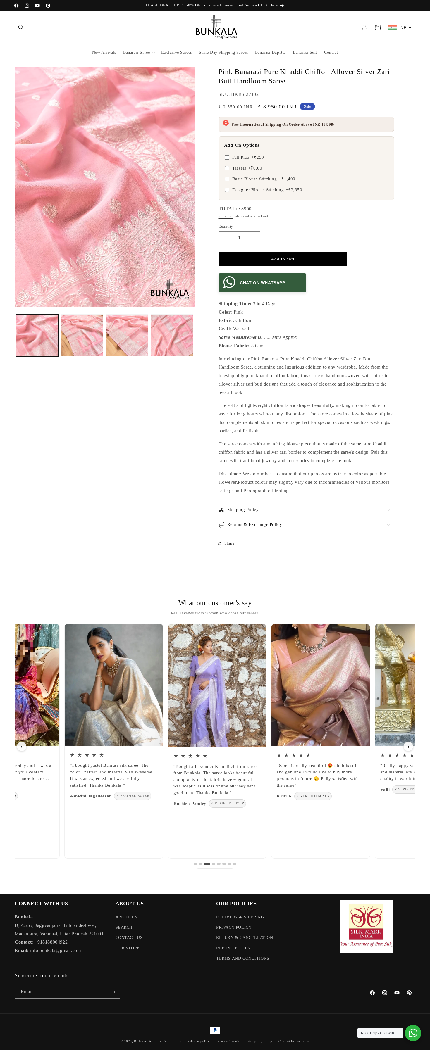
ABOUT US (126, 917)
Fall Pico (248, 157)
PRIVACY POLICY (234, 927)
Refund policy (170, 1041)
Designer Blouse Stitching (267, 189)
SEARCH (124, 927)
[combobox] (400, 27)
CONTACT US (129, 938)
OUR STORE (128, 948)
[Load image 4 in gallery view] (172, 335)
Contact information (293, 1041)
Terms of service (229, 1041)
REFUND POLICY (233, 948)
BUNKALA (142, 1041)
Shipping (226, 216)
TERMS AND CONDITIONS (242, 958)
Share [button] (229, 543)
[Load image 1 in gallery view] (37, 335)
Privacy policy (199, 1041)
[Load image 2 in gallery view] (82, 335)
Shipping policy (260, 1041)
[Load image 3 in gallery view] (127, 335)
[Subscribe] (113, 992)
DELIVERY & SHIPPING (240, 917)
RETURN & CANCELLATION (244, 938)
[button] (21, 27)
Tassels (247, 168)
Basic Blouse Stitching (263, 179)
